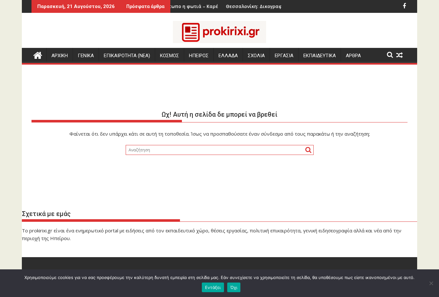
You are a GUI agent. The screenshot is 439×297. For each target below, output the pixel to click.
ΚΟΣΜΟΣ (169, 56)
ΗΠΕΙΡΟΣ (199, 56)
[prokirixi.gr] (37, 54)
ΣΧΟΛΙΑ (256, 56)
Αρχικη (59, 56)
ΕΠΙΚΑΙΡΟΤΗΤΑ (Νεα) (127, 56)
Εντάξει (213, 287)
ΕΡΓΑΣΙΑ (284, 56)
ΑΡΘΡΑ (353, 56)
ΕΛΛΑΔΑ (228, 56)
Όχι (233, 287)
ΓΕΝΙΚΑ (86, 56)
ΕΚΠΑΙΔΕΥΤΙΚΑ (319, 56)
